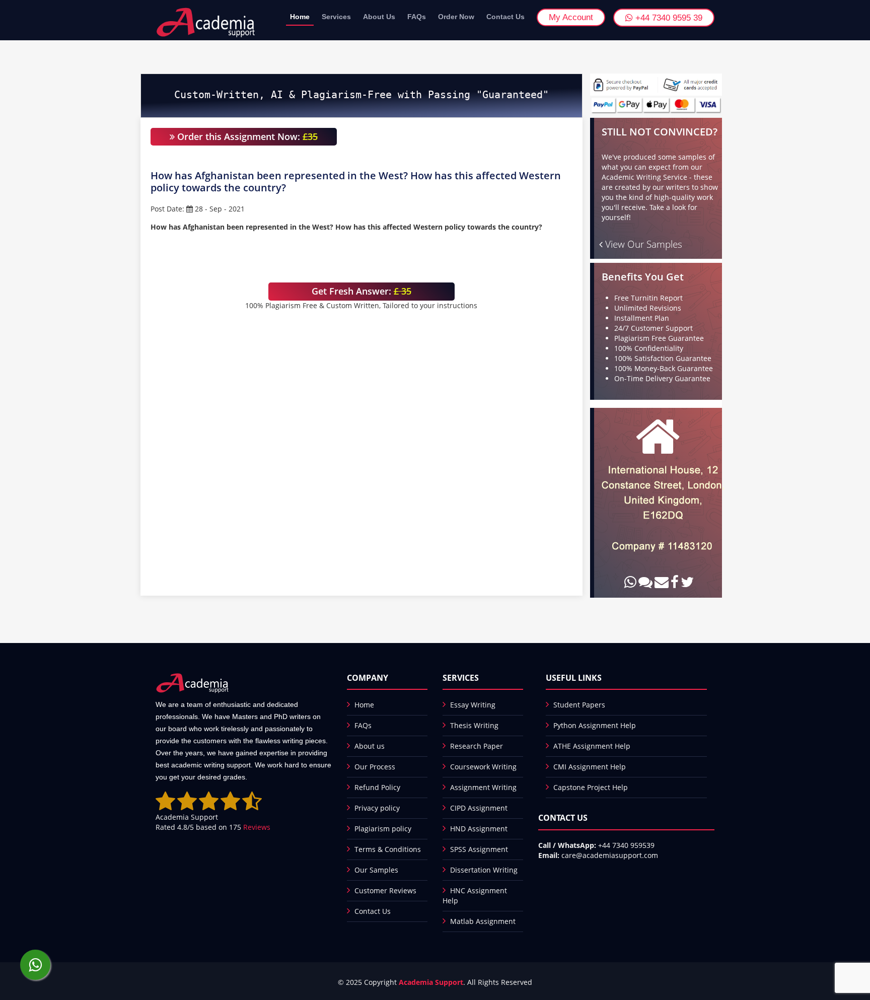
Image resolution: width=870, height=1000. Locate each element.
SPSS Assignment (479, 849)
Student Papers (579, 704)
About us (369, 746)
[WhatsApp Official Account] (35, 965)
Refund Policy (377, 787)
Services (336, 17)
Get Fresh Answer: (361, 291)
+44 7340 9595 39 (667, 18)
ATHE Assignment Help (591, 746)
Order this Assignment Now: (246, 136)
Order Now (456, 17)
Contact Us (505, 17)
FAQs (416, 17)
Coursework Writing (483, 766)
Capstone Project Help (590, 787)
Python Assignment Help (594, 725)
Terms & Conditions (387, 849)
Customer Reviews (385, 890)
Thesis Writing (474, 725)
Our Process (374, 766)
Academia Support (431, 982)
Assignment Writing (483, 787)
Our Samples (376, 870)
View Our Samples (642, 244)
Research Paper (476, 746)
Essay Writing (472, 704)
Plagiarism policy (382, 828)
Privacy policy (377, 808)
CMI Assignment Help (589, 766)
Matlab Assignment (483, 921)
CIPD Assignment (479, 808)
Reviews (256, 827)
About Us (379, 17)
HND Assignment (479, 828)
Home (300, 17)
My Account (571, 17)
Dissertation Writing (484, 870)
